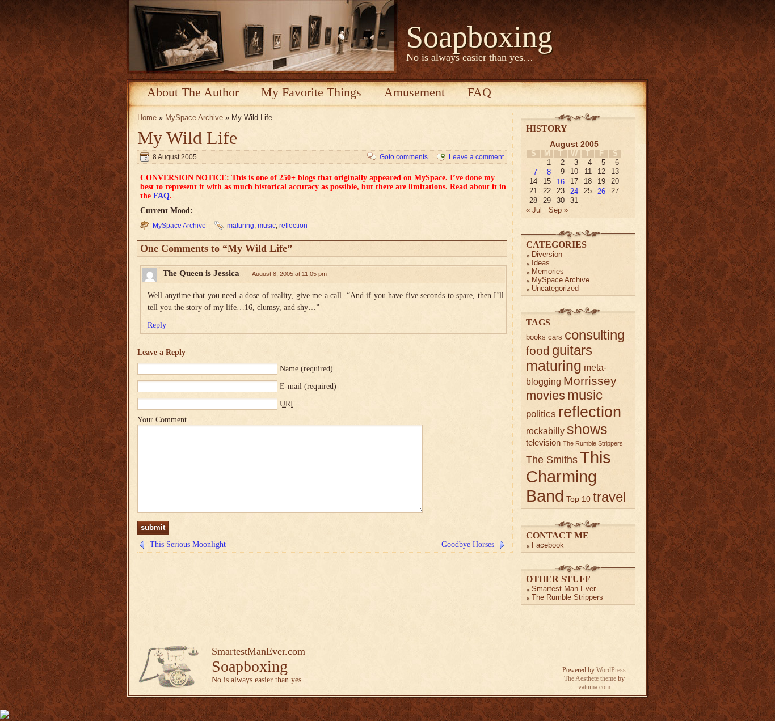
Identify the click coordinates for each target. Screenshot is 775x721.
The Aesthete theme (590, 678)
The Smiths (552, 459)
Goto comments (404, 157)
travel (609, 496)
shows (587, 429)
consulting (595, 335)
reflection (293, 226)
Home (147, 117)
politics (541, 414)
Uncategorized (555, 288)
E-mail (291, 386)
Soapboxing (479, 37)
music (267, 226)
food (538, 350)
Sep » (558, 210)
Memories (548, 271)
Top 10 (578, 498)
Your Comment (162, 419)
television (543, 442)
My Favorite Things (311, 92)
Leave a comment (476, 157)
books (536, 337)
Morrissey (590, 380)
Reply (157, 325)
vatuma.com (594, 687)
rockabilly (545, 431)
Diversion (547, 254)
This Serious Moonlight (188, 544)
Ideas (541, 262)
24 (574, 191)
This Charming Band (568, 476)
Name (289, 368)
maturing (240, 226)
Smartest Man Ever (564, 588)
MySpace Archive (194, 117)
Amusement (414, 92)
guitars (572, 350)
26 (601, 191)
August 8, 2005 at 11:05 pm (289, 273)
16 (561, 181)
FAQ (479, 92)
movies (545, 395)
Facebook (548, 545)
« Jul (534, 210)
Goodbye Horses (467, 544)
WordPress (611, 670)
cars (555, 337)
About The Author (193, 92)
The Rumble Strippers (593, 443)
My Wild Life (187, 138)
